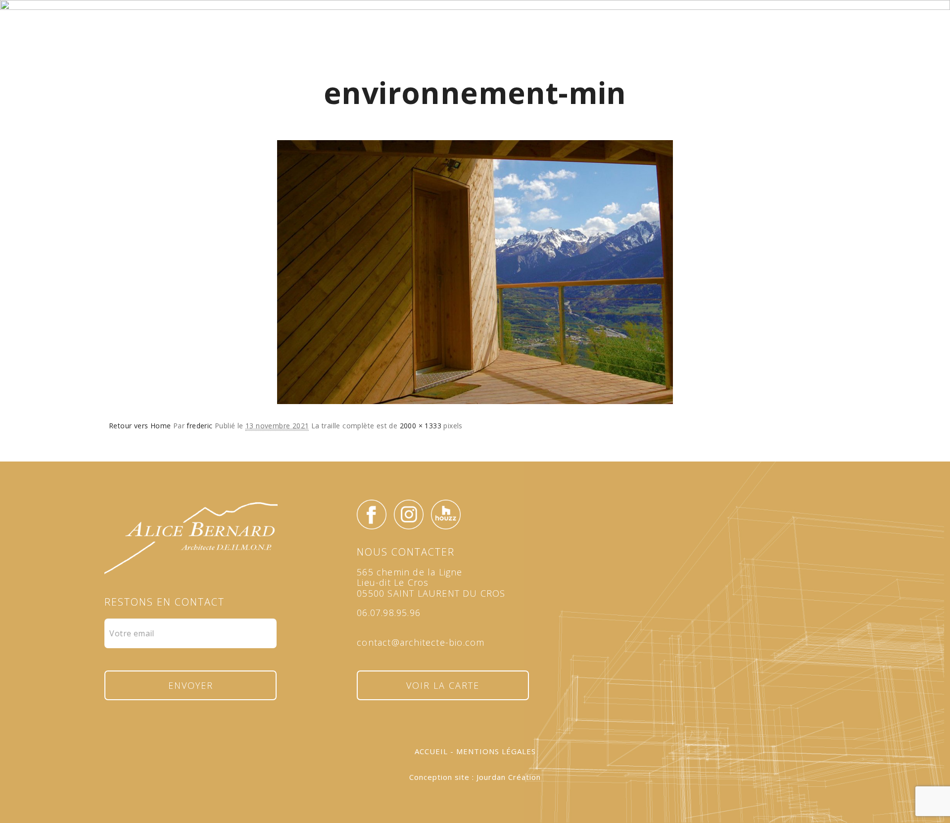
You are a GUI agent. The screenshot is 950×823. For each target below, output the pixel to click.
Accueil (431, 751)
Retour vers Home (140, 425)
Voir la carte (442, 685)
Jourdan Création (508, 777)
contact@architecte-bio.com (420, 642)
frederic (199, 425)
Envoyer (190, 685)
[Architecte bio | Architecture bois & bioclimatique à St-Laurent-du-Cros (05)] (475, 50)
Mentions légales (496, 751)
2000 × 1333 (420, 425)
